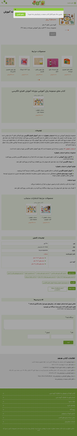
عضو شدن (20, 14)
